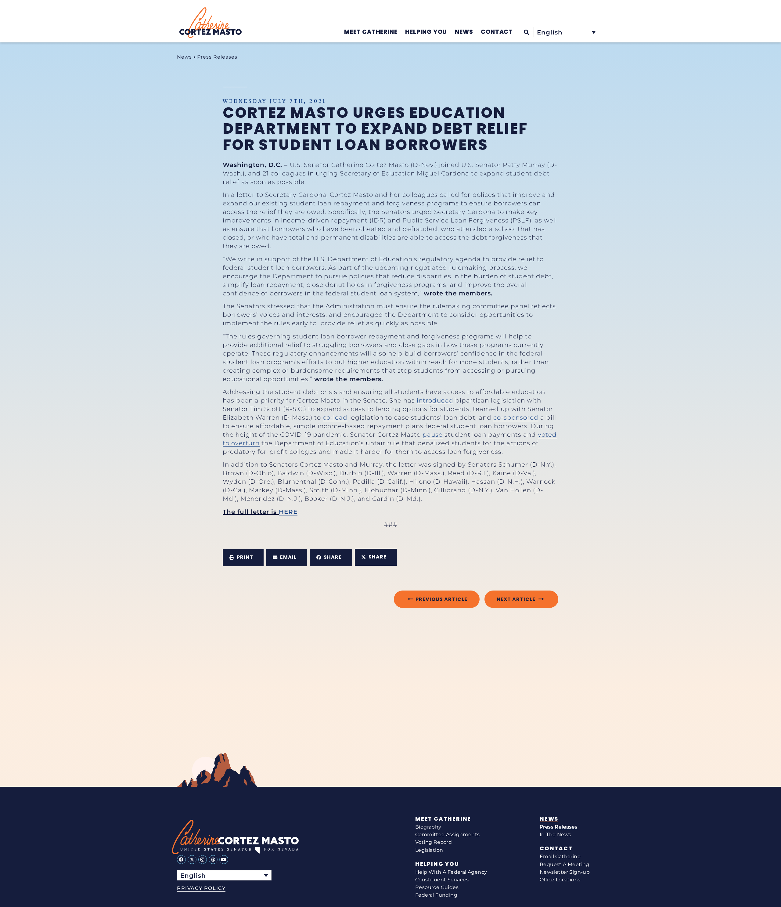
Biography (428, 827)
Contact (556, 848)
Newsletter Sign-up (565, 872)
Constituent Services (442, 880)
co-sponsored (515, 417)
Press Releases (217, 57)
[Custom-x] (192, 859)
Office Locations (560, 880)
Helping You (437, 864)
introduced (435, 400)
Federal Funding (436, 895)
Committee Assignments (447, 834)
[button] (243, 557)
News (184, 57)
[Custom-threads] (213, 859)
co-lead (335, 417)
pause (433, 434)
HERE (288, 511)
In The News (555, 834)
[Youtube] (223, 859)
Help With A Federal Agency (451, 872)
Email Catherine (560, 856)
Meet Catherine (443, 818)
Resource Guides (437, 887)
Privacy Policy (201, 888)
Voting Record (433, 842)
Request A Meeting (564, 864)
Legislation (429, 850)
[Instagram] (202, 859)
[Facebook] (181, 859)
